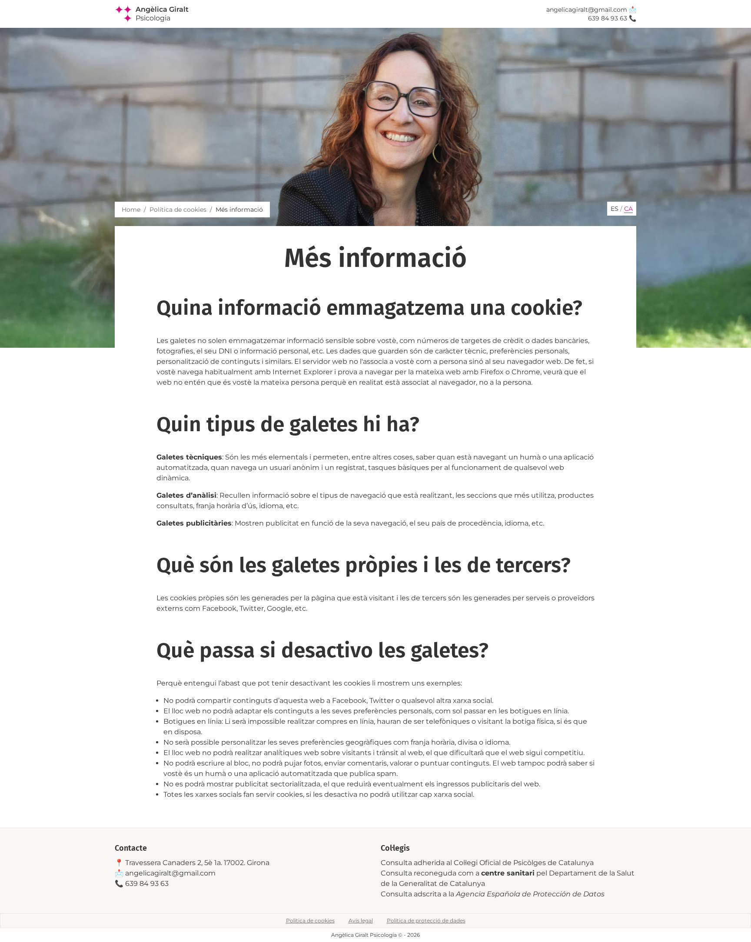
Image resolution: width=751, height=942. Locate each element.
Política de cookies (178, 209)
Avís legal (361, 920)
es (614, 209)
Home (131, 209)
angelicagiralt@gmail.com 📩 (591, 9)
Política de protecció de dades (426, 920)
